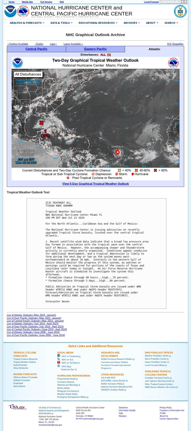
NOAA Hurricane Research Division (116, 359)
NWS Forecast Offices (159, 352)
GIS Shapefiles (175, 44)
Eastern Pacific (95, 49)
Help (121, 413)
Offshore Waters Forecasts (25, 377)
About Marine (19, 386)
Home (12, 2)
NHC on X (65, 359)
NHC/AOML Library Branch (113, 380)
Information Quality (127, 410)
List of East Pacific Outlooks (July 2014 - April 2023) (35, 326)
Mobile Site (27, 2)
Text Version (46, 2)
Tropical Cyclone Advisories (25, 359)
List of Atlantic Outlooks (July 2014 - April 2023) (32, 323)
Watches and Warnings (67, 384)
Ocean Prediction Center (156, 362)
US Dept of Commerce (49, 407)
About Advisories (20, 367)
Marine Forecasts (25, 374)
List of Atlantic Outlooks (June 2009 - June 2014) (33, 332)
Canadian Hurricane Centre (157, 377)
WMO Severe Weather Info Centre (160, 387)
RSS (62, 2)
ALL (103, 54)
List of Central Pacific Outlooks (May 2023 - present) (35, 320)
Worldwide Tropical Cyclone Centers (158, 373)
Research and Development (110, 354)
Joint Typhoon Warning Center (158, 380)
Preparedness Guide (66, 378)
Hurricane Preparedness (73, 375)
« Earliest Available (17, 44)
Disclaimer (123, 407)
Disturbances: (90, 54)
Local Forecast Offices (155, 365)
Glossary (122, 415)
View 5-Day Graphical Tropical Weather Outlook (95, 183)
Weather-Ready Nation (67, 394)
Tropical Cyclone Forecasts (24, 354)
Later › (53, 44)
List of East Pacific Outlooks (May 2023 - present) (34, 318)
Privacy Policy (166, 407)
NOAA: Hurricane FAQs (111, 383)
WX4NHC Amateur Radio (112, 389)
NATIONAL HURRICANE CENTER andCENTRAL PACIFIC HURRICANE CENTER (81, 11)
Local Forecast (151, 2)
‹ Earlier (39, 44)
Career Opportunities (169, 418)
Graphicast (18, 383)
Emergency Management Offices (71, 396)
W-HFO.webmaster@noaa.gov (90, 418)
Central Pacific (36, 49)
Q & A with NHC (108, 377)
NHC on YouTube (68, 362)
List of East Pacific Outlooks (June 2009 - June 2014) (36, 335)
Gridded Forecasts (21, 380)
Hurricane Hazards (65, 381)
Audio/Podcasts (20, 365)
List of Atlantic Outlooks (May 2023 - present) (31, 315)
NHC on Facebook (69, 356)
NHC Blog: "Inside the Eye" (66, 368)
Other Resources (112, 374)
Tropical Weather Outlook (24, 362)
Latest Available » (73, 44)
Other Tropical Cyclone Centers (159, 384)
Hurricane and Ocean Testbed (114, 362)
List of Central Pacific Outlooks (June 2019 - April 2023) (37, 329)
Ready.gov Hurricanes (67, 391)
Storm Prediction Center (155, 358)
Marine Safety (63, 388)
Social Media (65, 352)
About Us (164, 415)
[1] (109, 54)
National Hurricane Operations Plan (116, 386)
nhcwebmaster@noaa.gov (50, 424)
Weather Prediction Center (157, 355)
